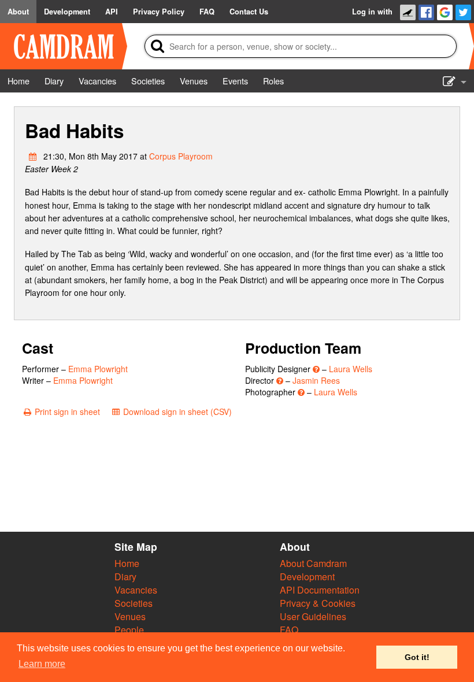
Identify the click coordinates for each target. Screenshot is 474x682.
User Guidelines (313, 616)
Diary (125, 576)
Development (307, 576)
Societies (133, 603)
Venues (130, 616)
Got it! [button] (417, 657)
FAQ (289, 629)
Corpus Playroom (181, 156)
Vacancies (135, 589)
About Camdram (313, 563)
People (129, 629)
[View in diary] (33, 156)
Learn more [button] (41, 664)
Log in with (372, 11)
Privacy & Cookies (318, 603)
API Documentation (320, 589)
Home (126, 563)
